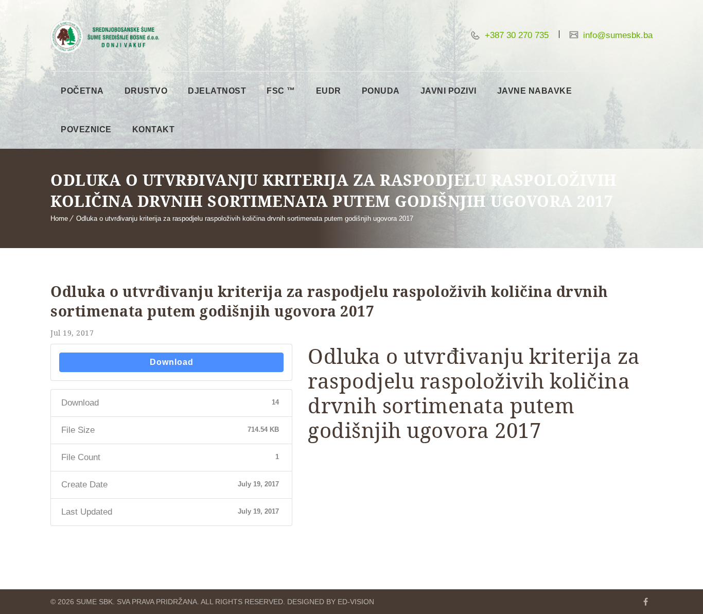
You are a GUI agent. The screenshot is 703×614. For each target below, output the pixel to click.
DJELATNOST (217, 90)
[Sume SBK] (104, 36)
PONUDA (381, 90)
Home (59, 218)
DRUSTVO (146, 90)
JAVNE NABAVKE (534, 90)
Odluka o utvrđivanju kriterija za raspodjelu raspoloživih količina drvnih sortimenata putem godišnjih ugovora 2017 (244, 218)
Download (172, 362)
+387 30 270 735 (515, 35)
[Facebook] (645, 601)
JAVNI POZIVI (448, 90)
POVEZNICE (86, 129)
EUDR (328, 90)
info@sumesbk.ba (617, 35)
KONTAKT (153, 129)
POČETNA (82, 90)
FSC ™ (281, 90)
